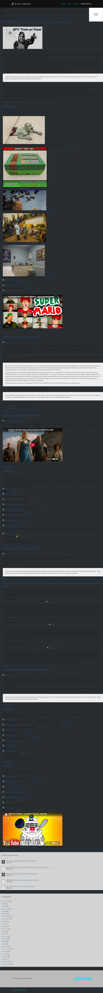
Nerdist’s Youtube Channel (28, 847)
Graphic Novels (6, 919)
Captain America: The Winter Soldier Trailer (26, 669)
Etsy (23, 517)
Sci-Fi (3, 944)
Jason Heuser (40, 727)
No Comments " (7, 411)
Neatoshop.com (71, 145)
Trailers (3, 959)
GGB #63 (8, 471)
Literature (4, 926)
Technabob (32, 502)
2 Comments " (7, 544)
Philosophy (4, 936)
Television (4, 951)
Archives (63, 3)
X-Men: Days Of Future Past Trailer (21, 548)
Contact (76, 3)
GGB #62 (8, 709)
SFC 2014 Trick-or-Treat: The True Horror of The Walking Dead (37, 22)
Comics (4, 906)
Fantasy (4, 911)
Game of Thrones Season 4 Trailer (21, 415)
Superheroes (5, 946)
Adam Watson (27, 732)
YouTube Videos (6, 964)
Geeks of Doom (11, 406)
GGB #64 (8, 106)
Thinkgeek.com (24, 753)
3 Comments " (7, 579)
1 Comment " (6, 102)
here (15, 531)
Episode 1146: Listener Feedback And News (26, 873)
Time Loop (4, 956)
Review (3, 941)
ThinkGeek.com (49, 277)
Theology (4, 954)
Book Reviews (5, 901)
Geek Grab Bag (6, 916)
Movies (3, 931)
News (3, 934)
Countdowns (5, 908)
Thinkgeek (15, 491)
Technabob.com (25, 188)
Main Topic (4, 929)
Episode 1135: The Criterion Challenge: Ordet (21, 886)
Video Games (5, 961)
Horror (3, 924)
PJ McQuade (40, 507)
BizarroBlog (28, 288)
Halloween (4, 921)
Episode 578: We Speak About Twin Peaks (25, 861)
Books (3, 903)
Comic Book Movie (12, 408)
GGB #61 (7, 765)
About (70, 3)
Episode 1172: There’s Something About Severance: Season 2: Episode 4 (29, 867)
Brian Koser (9, 861)
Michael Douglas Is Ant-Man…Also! (21, 337)
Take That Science (6, 949)
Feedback (4, 914)
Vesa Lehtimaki (50, 211)
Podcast (4, 939)
